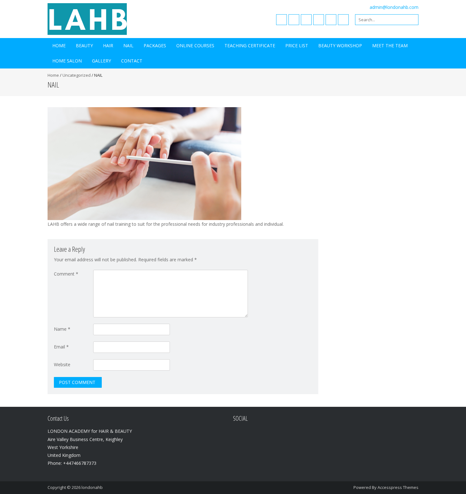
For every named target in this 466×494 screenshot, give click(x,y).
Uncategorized (76, 75)
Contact (131, 61)
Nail (128, 45)
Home (59, 45)
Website (62, 364)
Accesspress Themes (398, 487)
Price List (296, 45)
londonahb (92, 487)
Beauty (84, 45)
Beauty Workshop (340, 45)
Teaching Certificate (249, 45)
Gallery (101, 61)
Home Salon (67, 61)
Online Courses (195, 45)
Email (61, 347)
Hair (108, 45)
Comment (66, 274)
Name (62, 329)
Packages (155, 45)
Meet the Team (390, 45)
